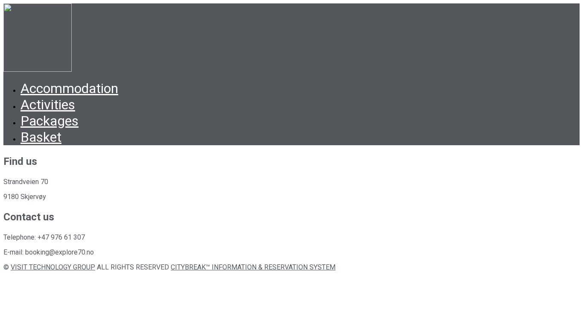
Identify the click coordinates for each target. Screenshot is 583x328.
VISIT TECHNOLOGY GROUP (53, 267)
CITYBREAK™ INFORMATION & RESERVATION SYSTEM (253, 267)
